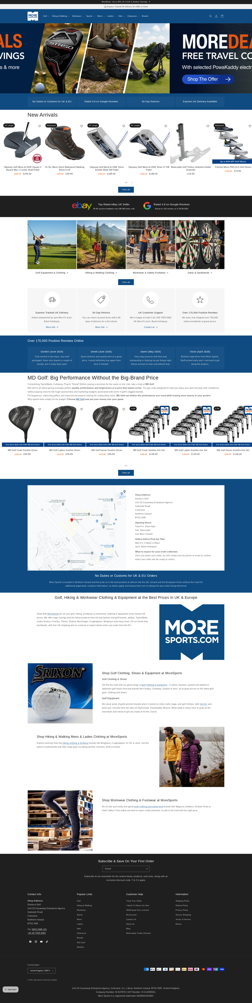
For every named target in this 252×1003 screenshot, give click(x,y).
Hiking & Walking (84, 905)
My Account (131, 915)
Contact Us (131, 919)
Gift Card (81, 942)
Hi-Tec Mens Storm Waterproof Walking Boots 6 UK (64, 168)
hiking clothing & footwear (75, 743)
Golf (79, 901)
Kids (79, 928)
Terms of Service (183, 919)
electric (203, 704)
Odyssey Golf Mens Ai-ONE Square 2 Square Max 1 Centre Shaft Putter (22, 168)
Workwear (81, 910)
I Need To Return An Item (137, 905)
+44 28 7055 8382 (37, 933)
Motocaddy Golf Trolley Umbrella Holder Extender (191, 168)
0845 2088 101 (39, 929)
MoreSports (53, 614)
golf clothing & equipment (154, 685)
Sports (80, 915)
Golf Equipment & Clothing (50, 272)
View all (126, 189)
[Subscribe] (146, 869)
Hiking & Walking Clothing (99, 272)
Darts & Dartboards (198, 272)
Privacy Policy (182, 910)
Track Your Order (134, 901)
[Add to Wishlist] (39, 126)
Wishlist (80, 947)
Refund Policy (182, 905)
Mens (79, 919)
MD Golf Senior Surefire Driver (106, 450)
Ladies (80, 924)
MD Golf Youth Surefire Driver (23, 450)
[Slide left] (120, 182)
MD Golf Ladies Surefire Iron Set (191, 450)
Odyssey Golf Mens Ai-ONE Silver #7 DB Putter (148, 168)
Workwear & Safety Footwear (149, 272)
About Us (130, 924)
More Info (50, 327)
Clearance (81, 933)
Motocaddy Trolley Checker (138, 933)
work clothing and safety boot (148, 806)
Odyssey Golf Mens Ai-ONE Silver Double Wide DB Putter (107, 168)
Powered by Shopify (50, 980)
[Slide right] (132, 182)
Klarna (179, 924)
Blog (128, 928)
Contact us (149, 327)
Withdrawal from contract (137, 910)
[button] (46, 16)
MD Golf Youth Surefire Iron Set (149, 450)
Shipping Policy (182, 901)
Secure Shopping (183, 915)
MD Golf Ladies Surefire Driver (64, 450)
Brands (80, 938)
